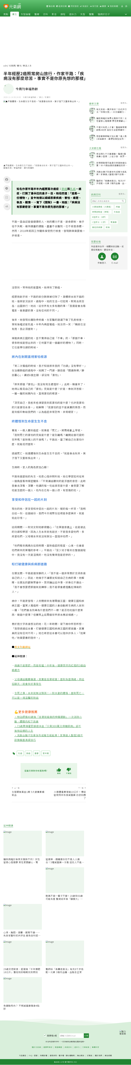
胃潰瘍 (114, 222)
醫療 (36, 14)
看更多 (124, 103)
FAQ (30, 1055)
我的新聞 (113, 6)
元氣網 (12, 65)
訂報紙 (89, 1056)
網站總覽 (108, 1056)
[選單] (126, 6)
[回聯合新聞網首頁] (6, 6)
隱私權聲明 (70, 1055)
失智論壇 (26, 14)
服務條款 (53, 1055)
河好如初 (74, 6)
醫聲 (91, 14)
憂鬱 (37, 753)
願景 (104, 6)
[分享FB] (6, 179)
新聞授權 (43, 1056)
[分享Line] (6, 188)
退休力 (73, 14)
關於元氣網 (36, 1047)
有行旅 (95, 6)
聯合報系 (80, 1056)
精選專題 (58, 1047)
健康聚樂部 (47, 1047)
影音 (54, 14)
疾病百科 (68, 1047)
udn (5, 65)
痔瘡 (118, 206)
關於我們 (98, 1056)
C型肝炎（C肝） (99, 222)
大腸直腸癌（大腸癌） (102, 206)
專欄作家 (95, 1047)
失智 (82, 14)
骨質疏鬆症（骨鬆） (101, 211)
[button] (126, 14)
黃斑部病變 (97, 227)
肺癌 (64, 189)
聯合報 (51, 6)
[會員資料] (122, 6)
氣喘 (108, 227)
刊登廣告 (22, 1056)
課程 (63, 14)
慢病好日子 (104, 14)
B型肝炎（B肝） (99, 217)
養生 (14, 14)
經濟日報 (62, 6)
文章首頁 (85, 1047)
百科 (45, 14)
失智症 (117, 211)
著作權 (61, 1055)
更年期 (46, 753)
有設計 (85, 6)
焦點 (5, 14)
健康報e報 (52, 1035)
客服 (36, 1055)
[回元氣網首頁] (15, 6)
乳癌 (73, 189)
